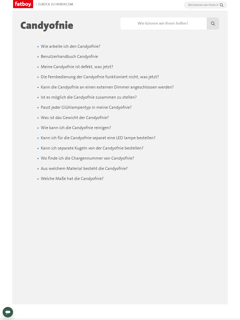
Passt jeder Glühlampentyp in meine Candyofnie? (86, 107)
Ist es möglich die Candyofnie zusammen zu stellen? (89, 97)
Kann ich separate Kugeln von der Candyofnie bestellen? (92, 148)
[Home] (23, 3)
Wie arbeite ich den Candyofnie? (70, 46)
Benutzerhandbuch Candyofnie (69, 56)
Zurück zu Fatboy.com (54, 4)
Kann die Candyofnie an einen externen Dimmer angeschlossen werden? (107, 87)
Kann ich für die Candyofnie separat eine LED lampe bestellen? (98, 138)
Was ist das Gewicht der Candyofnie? (75, 117)
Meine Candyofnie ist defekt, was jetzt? (77, 67)
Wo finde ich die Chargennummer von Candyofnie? (87, 158)
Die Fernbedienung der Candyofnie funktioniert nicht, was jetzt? (100, 77)
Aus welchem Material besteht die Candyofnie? (84, 168)
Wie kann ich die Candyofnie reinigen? (76, 128)
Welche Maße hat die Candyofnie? (72, 178)
